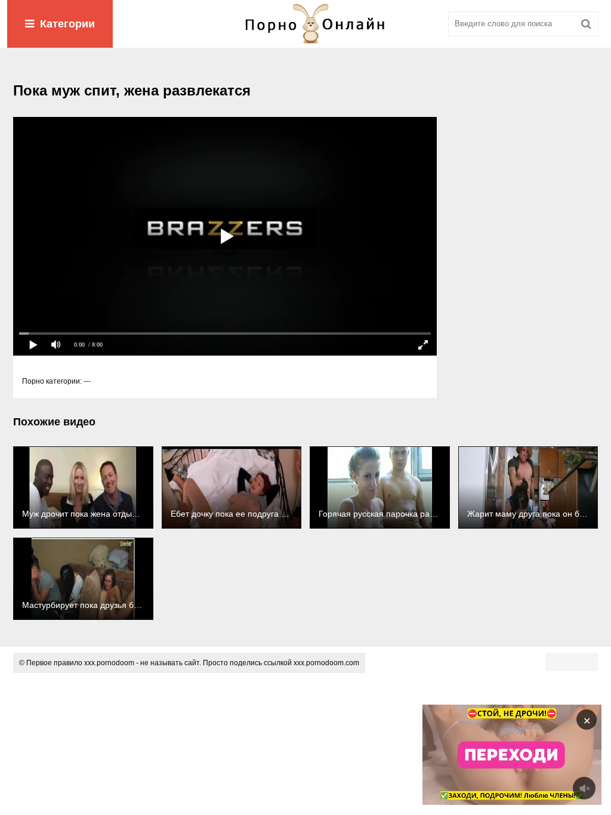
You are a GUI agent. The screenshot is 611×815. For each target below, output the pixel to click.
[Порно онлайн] (305, 24)
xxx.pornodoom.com (326, 663)
